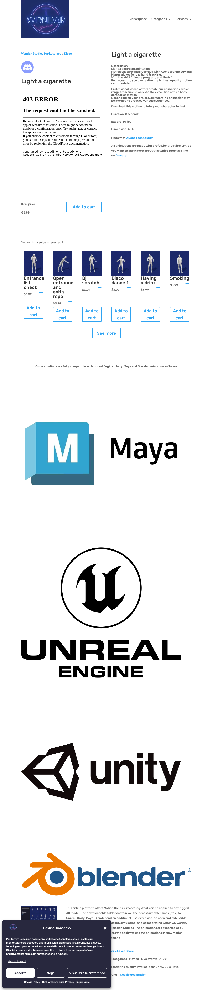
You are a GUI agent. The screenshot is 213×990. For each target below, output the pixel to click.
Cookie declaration (133, 975)
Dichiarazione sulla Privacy (58, 982)
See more (106, 333)
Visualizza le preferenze (87, 973)
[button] (105, 928)
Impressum (83, 982)
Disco (68, 53)
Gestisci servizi (17, 961)
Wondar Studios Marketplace (41, 53)
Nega (51, 973)
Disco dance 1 (119, 280)
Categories (159, 19)
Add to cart (84, 206)
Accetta (20, 973)
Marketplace (138, 19)
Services (182, 19)
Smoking (179, 278)
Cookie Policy (32, 982)
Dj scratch (90, 280)
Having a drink (149, 280)
